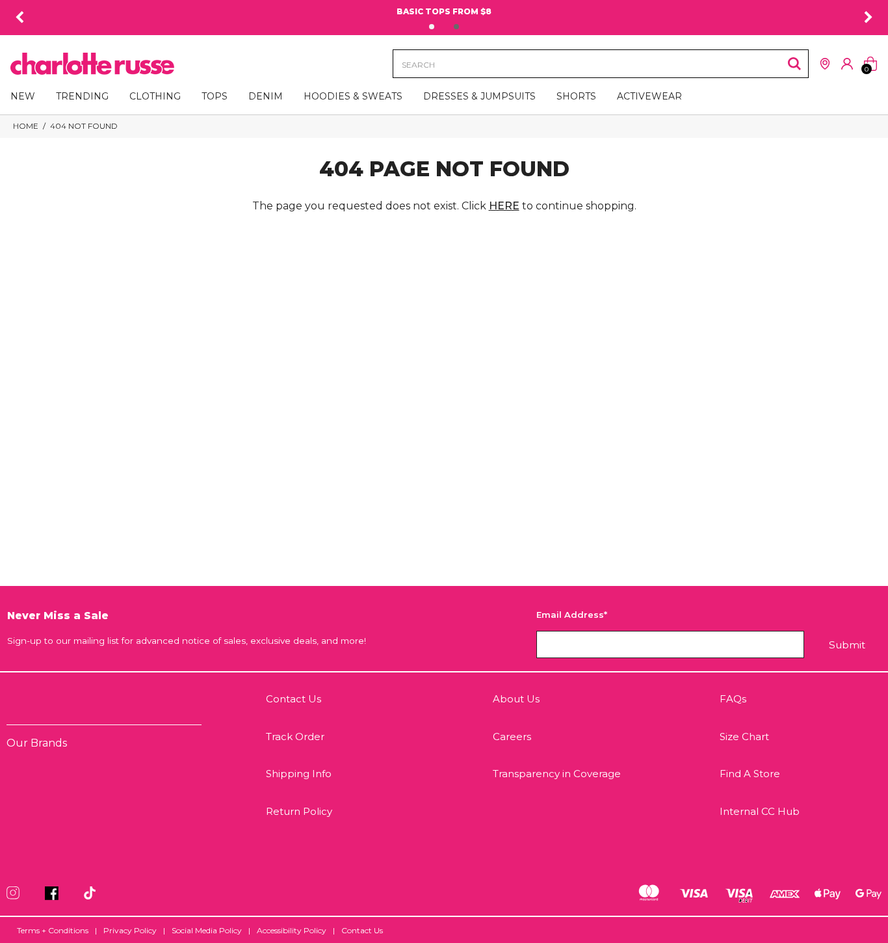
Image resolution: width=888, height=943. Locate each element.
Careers (512, 736)
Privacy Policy (130, 930)
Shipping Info (299, 773)
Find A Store (750, 773)
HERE (504, 206)
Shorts (576, 96)
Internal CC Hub (760, 811)
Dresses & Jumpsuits (479, 96)
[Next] (868, 17)
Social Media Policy (207, 930)
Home (25, 126)
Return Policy (299, 811)
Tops (215, 96)
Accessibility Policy (291, 930)
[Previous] (19, 17)
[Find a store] (825, 64)
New (22, 96)
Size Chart (744, 736)
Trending (82, 96)
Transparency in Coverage (557, 773)
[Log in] (847, 64)
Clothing (155, 96)
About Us (516, 699)
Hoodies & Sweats (353, 96)
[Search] (794, 63)
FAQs (733, 699)
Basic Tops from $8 (444, 11)
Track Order (295, 736)
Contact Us (293, 699)
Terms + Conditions (52, 930)
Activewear (649, 96)
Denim (265, 96)
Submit (847, 645)
